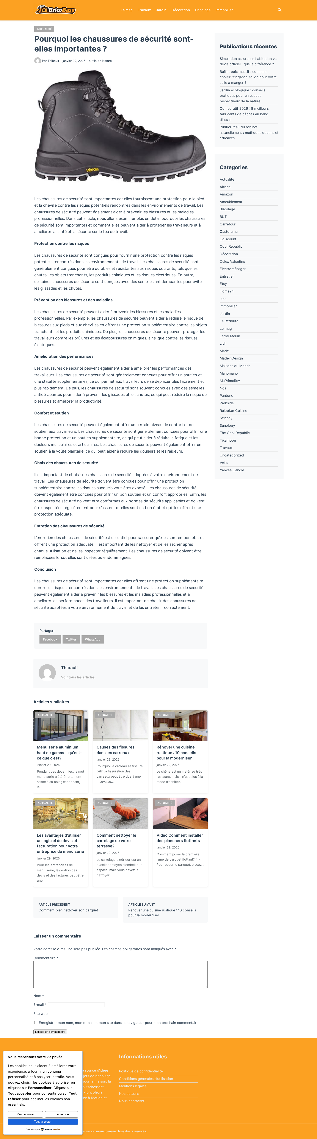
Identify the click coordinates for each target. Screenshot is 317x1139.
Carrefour (227, 224)
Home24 (227, 291)
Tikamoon (228, 440)
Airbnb (225, 187)
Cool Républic (231, 246)
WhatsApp (92, 639)
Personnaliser (25, 1114)
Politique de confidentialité (141, 1071)
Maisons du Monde (235, 366)
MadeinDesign (231, 358)
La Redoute (229, 321)
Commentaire (45, 958)
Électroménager (233, 269)
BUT (223, 216)
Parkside (227, 403)
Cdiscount (228, 239)
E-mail (40, 1004)
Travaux (144, 10)
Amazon (226, 194)
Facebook (50, 639)
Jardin (161, 10)
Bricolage (202, 10)
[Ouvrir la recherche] (280, 10)
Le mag (127, 10)
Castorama (229, 231)
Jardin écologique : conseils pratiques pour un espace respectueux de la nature (242, 95)
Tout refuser (61, 1114)
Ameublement (231, 202)
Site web (40, 1013)
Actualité (44, 29)
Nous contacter (131, 1101)
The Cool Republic (235, 433)
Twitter (71, 639)
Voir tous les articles (78, 677)
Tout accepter (42, 1121)
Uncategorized (232, 455)
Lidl (223, 343)
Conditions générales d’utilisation (146, 1079)
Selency (226, 418)
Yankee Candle (232, 470)
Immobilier (224, 10)
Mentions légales (132, 1086)
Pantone (226, 395)
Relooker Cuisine (233, 410)
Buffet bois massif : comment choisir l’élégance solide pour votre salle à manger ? (248, 77)
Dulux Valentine (232, 261)
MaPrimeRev (230, 380)
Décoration (181, 10)
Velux (224, 463)
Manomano (229, 373)
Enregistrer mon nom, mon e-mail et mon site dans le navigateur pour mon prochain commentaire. (119, 1022)
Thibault (53, 60)
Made (224, 351)
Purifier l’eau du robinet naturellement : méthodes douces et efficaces (249, 132)
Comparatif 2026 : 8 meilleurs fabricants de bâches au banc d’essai (244, 114)
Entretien (227, 276)
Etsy (223, 283)
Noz (223, 388)
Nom (38, 996)
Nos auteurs (129, 1093)
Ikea (223, 299)
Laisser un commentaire (50, 1031)
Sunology (227, 425)
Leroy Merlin (230, 336)
